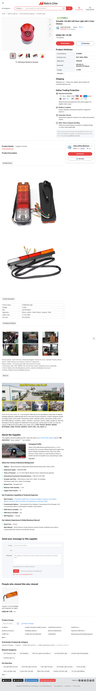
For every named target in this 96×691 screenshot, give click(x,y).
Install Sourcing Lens (49, 680)
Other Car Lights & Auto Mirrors (41, 653)
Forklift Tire (5, 634)
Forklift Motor (52, 634)
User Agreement (58, 686)
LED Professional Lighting (26, 14)
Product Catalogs (28, 623)
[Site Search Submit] (69, 8)
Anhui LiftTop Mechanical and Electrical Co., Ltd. (65, 27)
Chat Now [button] (86, 43)
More (3, 675)
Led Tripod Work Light (60, 653)
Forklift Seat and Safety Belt (33, 634)
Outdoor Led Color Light (60, 671)
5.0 (76, 148)
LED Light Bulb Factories (10, 667)
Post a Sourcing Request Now (23, 574)
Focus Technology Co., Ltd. (35, 686)
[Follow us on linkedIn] (93, 680)
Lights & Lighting (12, 14)
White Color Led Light (43, 671)
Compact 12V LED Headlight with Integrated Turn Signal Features (10, 608)
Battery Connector (9, 501)
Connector (32, 499)
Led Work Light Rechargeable (79, 653)
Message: (9, 555)
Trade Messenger (32, 680)
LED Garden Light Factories (65, 667)
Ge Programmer (31, 501)
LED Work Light (40, 14)
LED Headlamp (24, 653)
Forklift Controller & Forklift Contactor (36, 627)
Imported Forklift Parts (77, 631)
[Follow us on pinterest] (90, 680)
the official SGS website (46, 438)
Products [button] (19, 8)
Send (16, 571)
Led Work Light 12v (9, 658)
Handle (39, 499)
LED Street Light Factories (29, 667)
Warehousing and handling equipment (82, 634)
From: (10, 545)
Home (3, 14)
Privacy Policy (76, 686)
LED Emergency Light (9, 653)
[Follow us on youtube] (88, 680)
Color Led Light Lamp (9, 671)
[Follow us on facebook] (80, 680)
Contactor (45, 499)
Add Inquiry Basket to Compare (28, 62)
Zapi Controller (20, 501)
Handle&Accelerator (31, 631)
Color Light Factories (47, 667)
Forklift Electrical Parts (54, 627)
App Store (6, 680)
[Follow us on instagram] (85, 680)
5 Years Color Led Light (26, 671)
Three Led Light (81, 667)
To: (11, 550)
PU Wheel (4, 627)
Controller (18, 499)
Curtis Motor (52, 499)
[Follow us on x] (82, 680)
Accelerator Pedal (41, 501)
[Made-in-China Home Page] (48, 3)
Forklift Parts (75, 627)
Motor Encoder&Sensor (55, 631)
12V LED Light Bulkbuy (78, 671)
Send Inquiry (65, 43)
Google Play (18, 680)
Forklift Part (25, 499)
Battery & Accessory (8, 631)
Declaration (68, 686)
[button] (3, 3)
